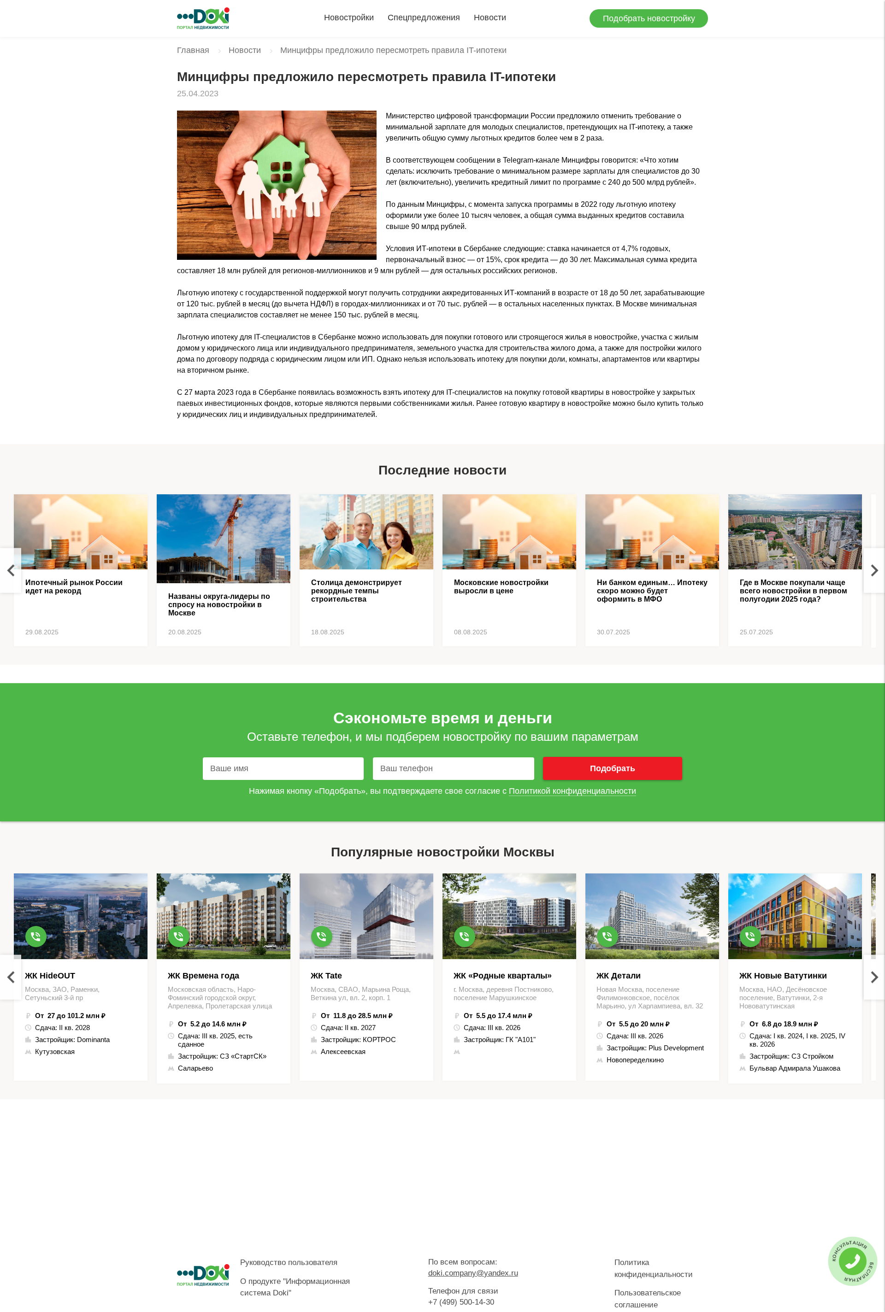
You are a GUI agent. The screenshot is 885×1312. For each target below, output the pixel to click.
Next (874, 570)
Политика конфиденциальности (653, 1268)
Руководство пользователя (288, 1262)
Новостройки (349, 17)
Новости (490, 17)
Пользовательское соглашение (647, 1299)
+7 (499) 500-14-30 (461, 1302)
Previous (10, 570)
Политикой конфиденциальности (572, 791)
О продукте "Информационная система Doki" (295, 1287)
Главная (193, 50)
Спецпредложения (424, 17)
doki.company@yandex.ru (473, 1273)
